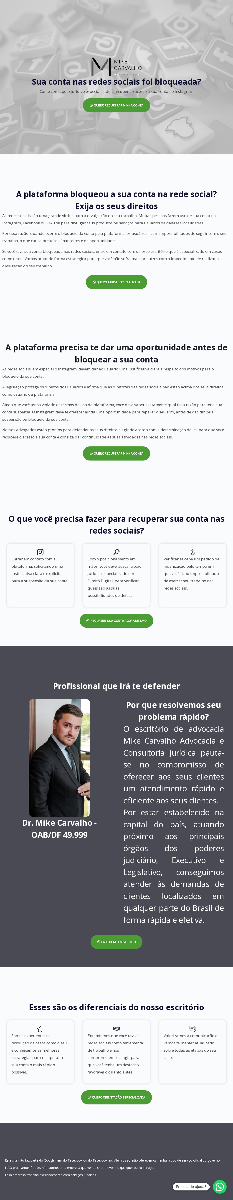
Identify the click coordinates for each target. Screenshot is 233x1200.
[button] (116, 105)
